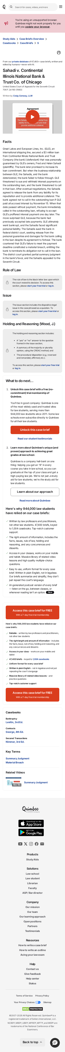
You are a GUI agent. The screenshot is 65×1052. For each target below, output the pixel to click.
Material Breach (15, 762)
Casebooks (9, 42)
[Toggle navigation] (60, 6)
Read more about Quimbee (35, 500)
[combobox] (33, 7)
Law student (32, 878)
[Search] (11, 7)
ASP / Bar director (32, 892)
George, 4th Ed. (15, 731)
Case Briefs (26, 42)
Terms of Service (24, 995)
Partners (32, 926)
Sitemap (47, 1002)
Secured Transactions (16, 738)
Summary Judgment (17, 758)
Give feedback (32, 973)
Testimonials (32, 930)
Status (32, 983)
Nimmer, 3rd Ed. (15, 741)
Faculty (32, 887)
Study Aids (9, 38)
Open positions (32, 921)
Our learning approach (32, 916)
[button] (32, 117)
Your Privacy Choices (24, 1002)
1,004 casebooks (41, 659)
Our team (32, 911)
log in (51, 285)
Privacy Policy (42, 995)
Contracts (10, 728)
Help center (32, 978)
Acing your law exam (32, 954)
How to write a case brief (32, 945)
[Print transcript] (58, 52)
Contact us (32, 968)
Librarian (32, 883)
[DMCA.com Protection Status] (32, 1009)
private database (20, 61)
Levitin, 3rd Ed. (14, 722)
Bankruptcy (11, 718)
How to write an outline (32, 949)
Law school (32, 873)
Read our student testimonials (35, 438)
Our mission (32, 907)
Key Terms (13, 751)
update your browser (37, 26)
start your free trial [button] (36, 285)
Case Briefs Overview (31, 38)
